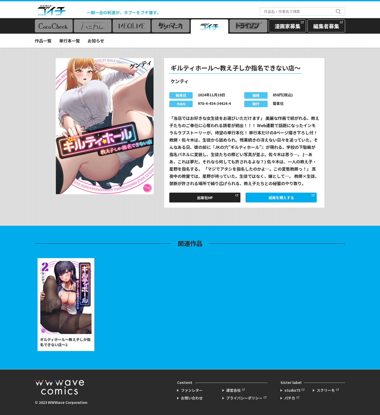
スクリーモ (326, 390)
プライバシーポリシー (244, 398)
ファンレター (192, 390)
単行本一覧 (69, 41)
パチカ (289, 398)
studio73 (292, 390)
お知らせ (96, 41)
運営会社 (233, 390)
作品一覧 (43, 41)
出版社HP (205, 197)
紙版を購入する (281, 197)
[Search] (338, 11)
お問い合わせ (192, 398)
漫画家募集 (287, 26)
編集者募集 (326, 26)
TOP (371, 403)
